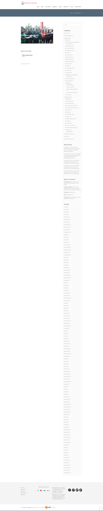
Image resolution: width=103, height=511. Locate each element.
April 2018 (67, 424)
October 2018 (67, 409)
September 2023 (68, 277)
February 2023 (67, 292)
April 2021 (67, 338)
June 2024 (67, 260)
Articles (60, 6)
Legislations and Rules (69, 133)
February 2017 (67, 460)
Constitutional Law (69, 50)
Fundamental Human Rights (72, 89)
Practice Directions (68, 138)
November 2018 (68, 406)
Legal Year (69, 131)
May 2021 (67, 336)
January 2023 (67, 295)
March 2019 (67, 396)
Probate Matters (69, 80)
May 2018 (67, 422)
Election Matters (69, 59)
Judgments (54, 6)
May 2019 (67, 391)
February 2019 (67, 399)
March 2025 (67, 242)
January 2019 (67, 401)
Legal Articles (67, 97)
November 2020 (68, 348)
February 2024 (67, 270)
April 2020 (67, 366)
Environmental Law (69, 61)
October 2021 (67, 323)
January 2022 (67, 318)
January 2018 (67, 432)
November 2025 (68, 227)
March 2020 (67, 368)
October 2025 (67, 229)
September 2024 (68, 254)
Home (38, 6)
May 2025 (67, 239)
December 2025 (68, 224)
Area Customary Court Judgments (72, 42)
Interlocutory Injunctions (72, 92)
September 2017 (68, 442)
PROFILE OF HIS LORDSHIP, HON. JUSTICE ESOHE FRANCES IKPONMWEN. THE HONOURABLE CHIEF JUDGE (72, 188)
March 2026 (67, 216)
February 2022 (67, 315)
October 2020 (67, 351)
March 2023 (67, 290)
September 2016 (68, 472)
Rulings (67, 83)
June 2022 (67, 305)
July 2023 (66, 282)
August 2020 (67, 356)
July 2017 (66, 447)
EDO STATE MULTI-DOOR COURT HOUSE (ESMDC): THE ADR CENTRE (71, 183)
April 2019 (67, 394)
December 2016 (68, 465)
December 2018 (68, 404)
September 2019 (68, 381)
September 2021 (68, 325)
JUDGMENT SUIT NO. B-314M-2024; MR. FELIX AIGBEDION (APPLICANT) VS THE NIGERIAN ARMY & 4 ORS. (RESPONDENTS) (71, 162)
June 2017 (67, 449)
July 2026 (66, 206)
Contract (67, 52)
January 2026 (67, 222)
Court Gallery (48, 6)
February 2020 (67, 371)
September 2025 (68, 232)
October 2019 (67, 379)
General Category (68, 35)
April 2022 (67, 310)
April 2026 (67, 214)
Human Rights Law (69, 68)
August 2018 (67, 414)
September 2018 (68, 411)
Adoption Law (72, 192)
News (66, 136)
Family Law (68, 63)
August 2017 (67, 444)
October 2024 (67, 252)
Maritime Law (68, 123)
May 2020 (67, 363)
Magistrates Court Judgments (71, 74)
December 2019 (68, 374)
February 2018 (67, 429)
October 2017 (67, 439)
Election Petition (70, 86)
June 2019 (67, 389)
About (42, 6)
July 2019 (66, 386)
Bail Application (70, 84)
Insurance (68, 116)
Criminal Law (68, 54)
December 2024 (68, 247)
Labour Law (68, 70)
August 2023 (67, 280)
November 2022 (68, 298)
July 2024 (66, 257)
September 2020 (68, 353)
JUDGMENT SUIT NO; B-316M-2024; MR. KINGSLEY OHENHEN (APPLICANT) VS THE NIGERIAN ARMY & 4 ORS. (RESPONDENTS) (71, 172)
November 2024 (68, 249)
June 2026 (67, 209)
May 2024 (67, 262)
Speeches (68, 129)
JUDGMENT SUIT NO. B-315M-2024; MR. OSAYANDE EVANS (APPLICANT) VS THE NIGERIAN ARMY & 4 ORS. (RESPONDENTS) (71, 167)
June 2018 (67, 419)
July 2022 (66, 303)
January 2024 (67, 272)
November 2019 (68, 376)
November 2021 (68, 320)
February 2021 (67, 343)
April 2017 (67, 455)
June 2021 (67, 333)
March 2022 (67, 313)
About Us (24, 489)
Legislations (66, 6)
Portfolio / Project (77, 12)
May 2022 (67, 308)
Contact (71, 6)
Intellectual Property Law (70, 118)
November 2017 (68, 437)
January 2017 (67, 462)
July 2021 (66, 330)
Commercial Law (69, 48)
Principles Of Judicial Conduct (71, 127)
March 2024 (67, 267)
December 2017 (68, 434)
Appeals (67, 39)
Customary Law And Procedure (71, 107)
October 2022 (67, 300)
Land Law (68, 72)
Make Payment (78, 6)
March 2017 (67, 457)
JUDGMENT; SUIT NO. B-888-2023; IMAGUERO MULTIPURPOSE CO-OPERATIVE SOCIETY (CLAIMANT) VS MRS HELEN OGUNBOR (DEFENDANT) (59, 490)
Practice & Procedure (70, 125)
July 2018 (66, 417)
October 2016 (67, 470)
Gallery (23, 491)
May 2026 (67, 211)
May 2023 (67, 285)
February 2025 (67, 244)
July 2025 (66, 234)
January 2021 (67, 346)
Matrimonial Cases (69, 78)
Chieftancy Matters (69, 46)
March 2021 (67, 341)
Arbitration (68, 98)
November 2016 (68, 467)
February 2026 (67, 219)
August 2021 (67, 328)
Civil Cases (69, 43)
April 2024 (67, 265)
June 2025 (67, 237)
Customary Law (69, 57)
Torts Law (68, 94)
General (67, 65)
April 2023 (67, 287)
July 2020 (66, 358)
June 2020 (67, 361)
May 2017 (67, 452)
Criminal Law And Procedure (71, 105)
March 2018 (67, 427)
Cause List (67, 33)
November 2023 (68, 275)
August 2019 (67, 384)
